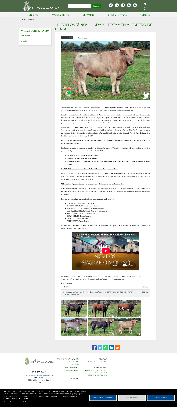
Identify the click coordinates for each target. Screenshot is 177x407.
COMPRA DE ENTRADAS (97, 375)
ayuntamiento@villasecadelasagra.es (39, 375)
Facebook (112, 8)
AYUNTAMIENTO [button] (60, 15)
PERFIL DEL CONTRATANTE (96, 370)
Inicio (24, 20)
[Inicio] (42, 6)
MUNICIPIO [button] (32, 15)
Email (117, 8)
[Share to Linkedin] (111, 347)
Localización (131, 8)
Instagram (136, 8)
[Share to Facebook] (94, 347)
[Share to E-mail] (117, 347)
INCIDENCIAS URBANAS (97, 362)
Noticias (31, 20)
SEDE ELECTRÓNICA (99, 373)
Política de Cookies (30, 402)
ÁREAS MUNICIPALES (70, 370)
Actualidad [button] (25, 36)
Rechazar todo (132, 398)
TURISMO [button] (145, 15)
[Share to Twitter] (100, 347)
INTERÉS (75, 364)
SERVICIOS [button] (88, 15)
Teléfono (124, 8)
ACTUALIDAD (74, 362)
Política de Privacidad (12, 402)
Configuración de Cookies (103, 398)
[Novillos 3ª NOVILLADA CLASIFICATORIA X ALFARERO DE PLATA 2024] (105, 71)
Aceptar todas (161, 398)
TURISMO (75, 379)
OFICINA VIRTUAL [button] (117, 15)
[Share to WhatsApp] (105, 347)
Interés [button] (24, 41)
